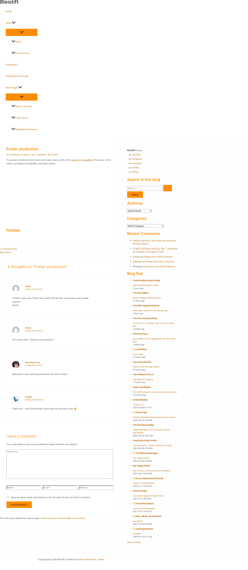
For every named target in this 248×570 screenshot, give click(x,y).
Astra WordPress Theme (91, 559)
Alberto (28, 328)
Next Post (6, 252)
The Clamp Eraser (141, 458)
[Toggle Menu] (21, 32)
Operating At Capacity (143, 379)
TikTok (135, 171)
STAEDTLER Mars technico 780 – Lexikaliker (155, 248)
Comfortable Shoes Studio (146, 280)
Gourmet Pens (140, 334)
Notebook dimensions (26, 129)
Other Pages (12, 87)
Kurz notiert (138, 354)
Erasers (25, 154)
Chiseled (137, 533)
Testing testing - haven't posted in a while (152, 445)
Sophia (136, 256)
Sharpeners (12, 64)
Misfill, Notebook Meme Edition (147, 298)
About (9, 23)
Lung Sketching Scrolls (145, 440)
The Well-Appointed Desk (146, 305)
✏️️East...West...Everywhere (147, 516)
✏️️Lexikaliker (140, 349)
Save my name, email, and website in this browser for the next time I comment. (51, 497)
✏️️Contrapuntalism (143, 529)
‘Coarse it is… (139, 405)
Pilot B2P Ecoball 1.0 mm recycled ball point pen (155, 392)
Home (9, 11)
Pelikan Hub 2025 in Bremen (158, 256)
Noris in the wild (23, 106)
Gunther (28, 397)
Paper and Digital (142, 387)
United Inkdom (140, 399)
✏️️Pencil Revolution (143, 503)
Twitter (135, 167)
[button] (14, 23)
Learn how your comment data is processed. (62, 518)
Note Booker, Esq (32, 362)
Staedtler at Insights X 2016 (150, 251)
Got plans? (138, 521)
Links (33, 154)
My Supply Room (141, 465)
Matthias (137, 261)
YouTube (136, 154)
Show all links (134, 542)
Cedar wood (21, 117)
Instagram (137, 159)
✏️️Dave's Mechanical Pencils (148, 478)
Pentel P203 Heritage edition (146, 367)
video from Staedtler (81, 160)
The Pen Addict (141, 293)
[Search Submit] (167, 188)
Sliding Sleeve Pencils (17, 76)
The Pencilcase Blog (143, 425)
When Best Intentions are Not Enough (150, 310)
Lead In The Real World (143, 483)
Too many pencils (142, 362)
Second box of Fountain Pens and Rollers (152, 471)
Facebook (137, 163)
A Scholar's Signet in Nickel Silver (148, 496)
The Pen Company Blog (145, 318)
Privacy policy (22, 53)
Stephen (137, 240)
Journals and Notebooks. (144, 508)
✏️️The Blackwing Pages (145, 453)
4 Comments (13, 154)
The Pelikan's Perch (143, 374)
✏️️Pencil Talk (140, 412)
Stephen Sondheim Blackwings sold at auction (154, 417)
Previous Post (8, 248)
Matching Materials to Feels (145, 285)
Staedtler (41, 154)
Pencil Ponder (140, 491)
